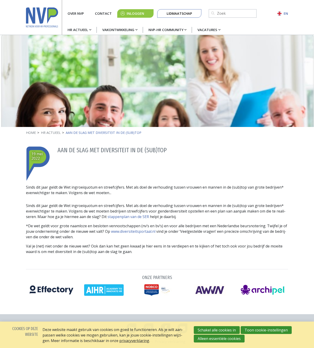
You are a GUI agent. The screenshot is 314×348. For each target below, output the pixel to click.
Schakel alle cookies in (217, 330)
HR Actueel (78, 29)
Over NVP (76, 13)
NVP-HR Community (165, 29)
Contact (103, 13)
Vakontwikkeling (118, 29)
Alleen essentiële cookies (219, 338)
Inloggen (135, 13)
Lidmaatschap (179, 13)
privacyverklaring (134, 340)
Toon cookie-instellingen (266, 330)
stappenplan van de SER (128, 216)
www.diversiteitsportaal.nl (133, 231)
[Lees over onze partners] (157, 284)
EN (286, 13)
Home (31, 132)
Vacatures (207, 29)
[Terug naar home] (44, 17)
